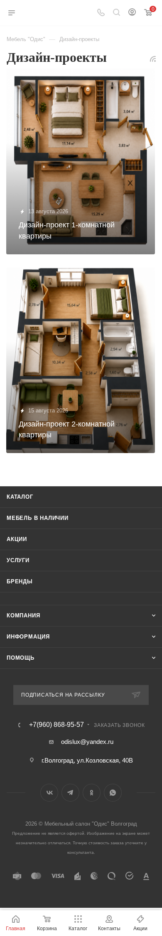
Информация (28, 637)
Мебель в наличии (38, 518)
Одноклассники (92, 793)
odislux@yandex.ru (87, 741)
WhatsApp (113, 793)
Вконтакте (49, 793)
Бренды (20, 581)
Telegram (70, 793)
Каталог (20, 497)
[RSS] (153, 58)
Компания (23, 615)
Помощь (20, 658)
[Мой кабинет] (132, 13)
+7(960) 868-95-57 (56, 725)
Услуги (18, 560)
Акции (17, 539)
